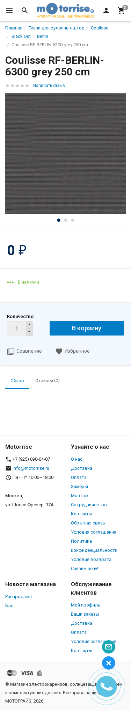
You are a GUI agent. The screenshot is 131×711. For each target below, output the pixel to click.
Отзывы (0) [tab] (47, 380)
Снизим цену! (84, 568)
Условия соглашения (93, 532)
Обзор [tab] (17, 380)
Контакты (81, 513)
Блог (10, 605)
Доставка (81, 468)
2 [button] (65, 220)
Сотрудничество (89, 504)
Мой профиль (85, 605)
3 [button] (72, 220)
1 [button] (58, 220)
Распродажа (18, 596)
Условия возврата (91, 559)
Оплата (79, 477)
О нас (76, 459)
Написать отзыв (49, 85)
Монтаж (79, 495)
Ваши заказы (85, 614)
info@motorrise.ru (31, 468)
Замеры (79, 486)
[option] (65, 153)
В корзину (86, 328)
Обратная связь (88, 523)
